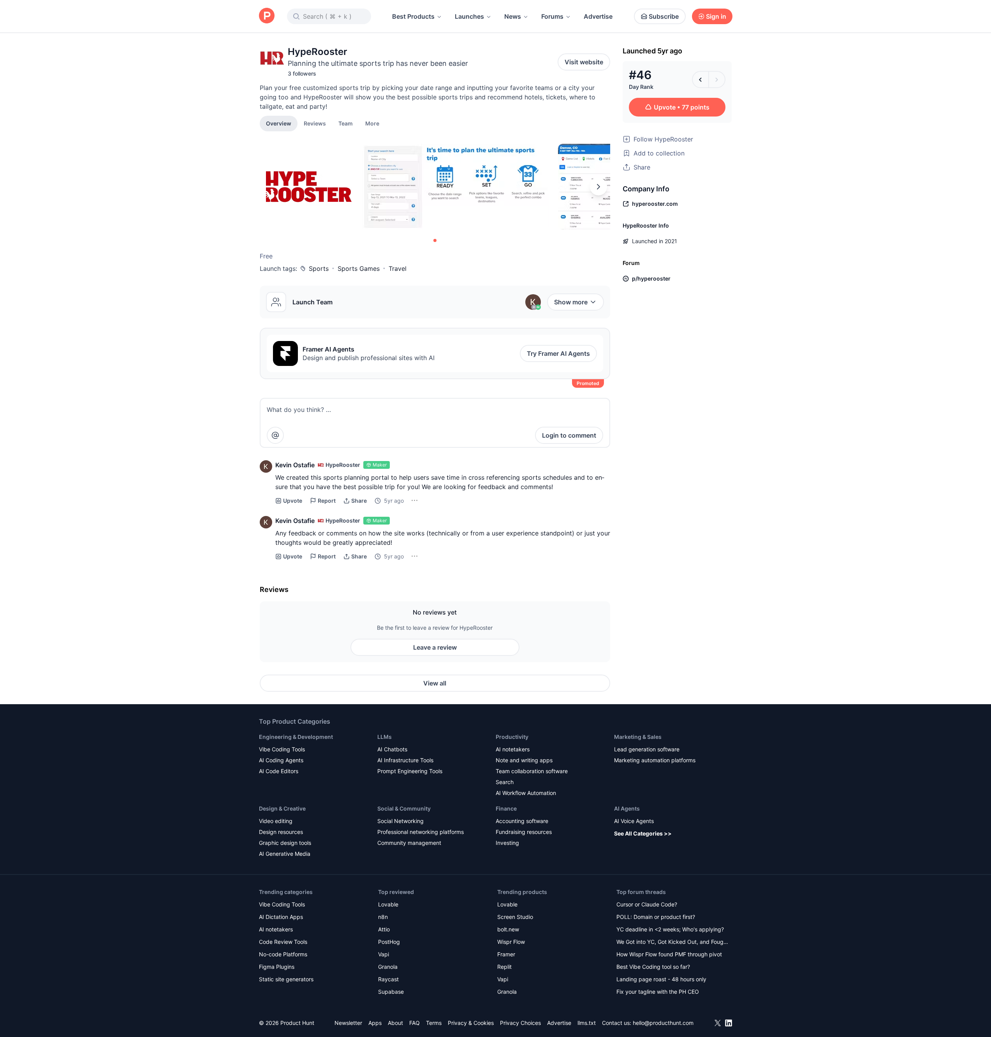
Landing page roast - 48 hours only (661, 979)
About (395, 1022)
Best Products (413, 16)
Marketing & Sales (638, 736)
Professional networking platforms (420, 832)
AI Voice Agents (634, 821)
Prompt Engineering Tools (409, 771)
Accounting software (522, 821)
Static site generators (286, 979)
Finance (506, 808)
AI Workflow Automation (526, 793)
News (512, 16)
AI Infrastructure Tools (405, 760)
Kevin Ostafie (295, 465)
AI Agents (627, 808)
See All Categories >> (643, 833)
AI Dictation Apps (281, 916)
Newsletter (348, 1022)
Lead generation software (646, 749)
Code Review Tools (283, 941)
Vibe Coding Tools (282, 749)
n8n (383, 916)
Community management (409, 842)
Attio (384, 929)
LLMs (384, 736)
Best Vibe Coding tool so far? (653, 966)
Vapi (383, 954)
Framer (506, 954)
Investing (507, 842)
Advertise (598, 16)
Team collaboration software (532, 771)
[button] (372, 123)
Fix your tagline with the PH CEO (657, 991)
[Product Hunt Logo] (267, 16)
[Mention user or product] (275, 435)
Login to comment (569, 435)
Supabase (391, 991)
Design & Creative (282, 808)
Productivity (512, 736)
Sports (319, 268)
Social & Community (404, 808)
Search (505, 782)
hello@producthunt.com (663, 1022)
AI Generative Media (284, 853)
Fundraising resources (524, 832)
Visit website (584, 62)
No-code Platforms (283, 954)
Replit (504, 966)
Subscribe (664, 16)
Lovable (388, 904)
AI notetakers (513, 749)
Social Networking (400, 821)
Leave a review (435, 647)
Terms (434, 1022)
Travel (398, 268)
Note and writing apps (524, 760)
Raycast (388, 979)
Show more (571, 302)
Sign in (716, 16)
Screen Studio (515, 916)
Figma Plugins (276, 966)
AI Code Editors (278, 771)
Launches (469, 16)
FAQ (414, 1022)
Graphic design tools (285, 842)
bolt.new (508, 929)
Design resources (281, 832)
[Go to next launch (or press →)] (717, 79)
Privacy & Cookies (471, 1022)
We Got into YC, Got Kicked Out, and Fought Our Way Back (672, 942)
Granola (388, 966)
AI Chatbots (392, 749)
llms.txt (586, 1022)
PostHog (389, 941)
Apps (375, 1022)
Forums (552, 16)
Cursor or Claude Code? (646, 904)
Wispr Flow (511, 941)
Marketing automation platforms (654, 760)
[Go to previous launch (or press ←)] (700, 79)
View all (434, 683)
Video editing (275, 821)
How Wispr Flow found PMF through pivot (669, 954)
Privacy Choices (520, 1022)
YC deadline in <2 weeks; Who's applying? (670, 929)
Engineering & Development (296, 736)
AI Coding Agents (281, 760)
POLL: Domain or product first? (655, 916)
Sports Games (359, 268)
